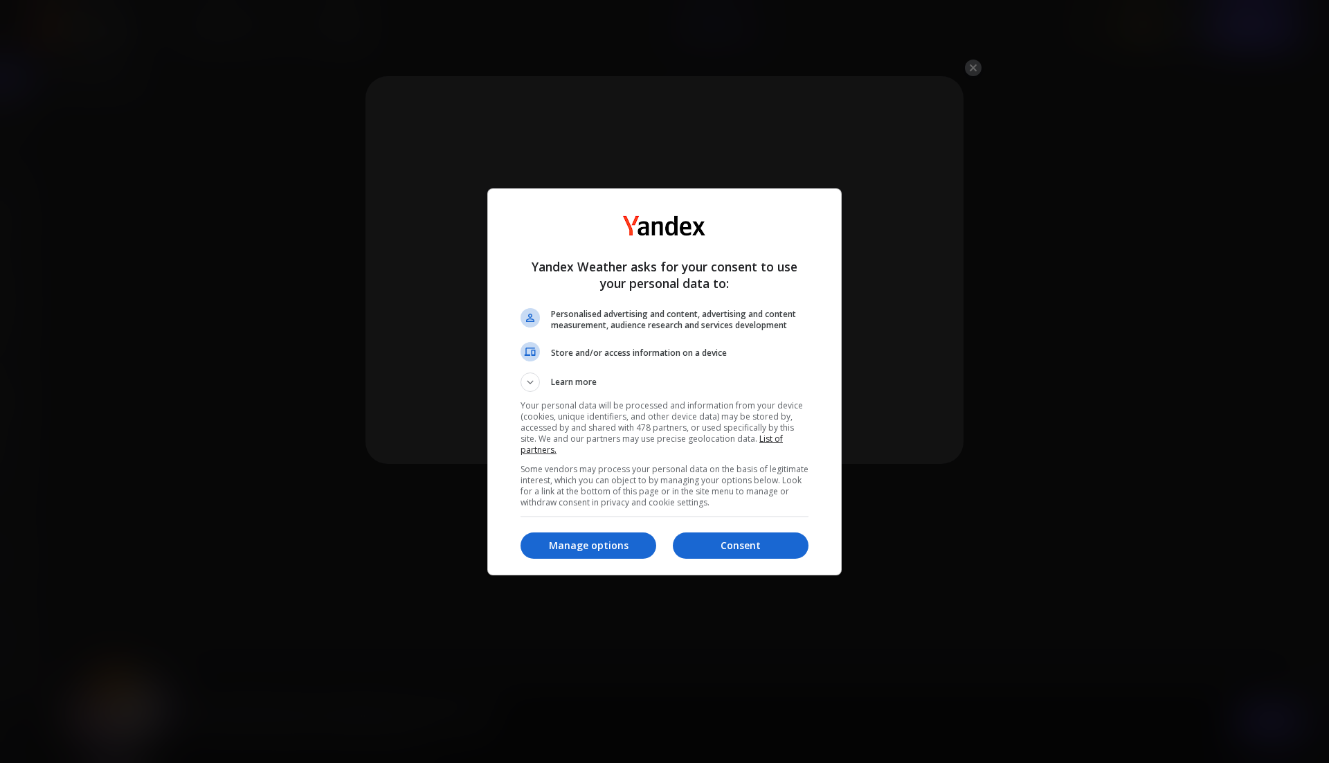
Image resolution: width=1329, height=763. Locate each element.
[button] (664, 382)
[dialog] (664, 381)
